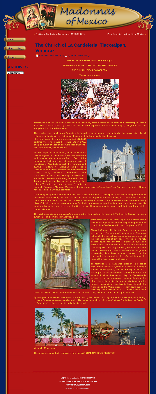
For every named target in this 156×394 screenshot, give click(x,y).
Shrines (19, 58)
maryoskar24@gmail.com (78, 385)
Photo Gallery (19, 48)
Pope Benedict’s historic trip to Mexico (125, 34)
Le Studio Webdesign (82, 388)
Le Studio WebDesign (80, 55)
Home (19, 39)
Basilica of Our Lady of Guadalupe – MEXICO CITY (60, 34)
